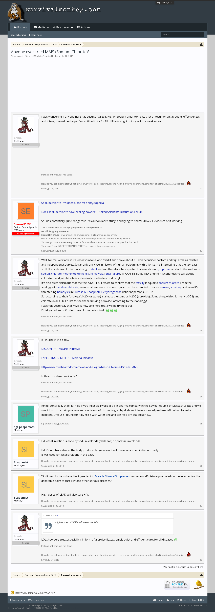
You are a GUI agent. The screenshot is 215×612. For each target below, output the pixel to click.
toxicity (140, 283)
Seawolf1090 (47, 250)
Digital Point (57, 605)
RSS (203, 599)
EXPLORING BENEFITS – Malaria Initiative (67, 358)
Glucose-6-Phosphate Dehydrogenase (97, 292)
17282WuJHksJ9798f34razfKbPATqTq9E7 (35, 593)
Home (183, 599)
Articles (85, 27)
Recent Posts (35, 34)
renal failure (112, 273)
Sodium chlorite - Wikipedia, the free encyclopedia (72, 203)
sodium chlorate (51, 273)
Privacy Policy (200, 605)
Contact (160, 599)
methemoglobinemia (76, 273)
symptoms (163, 269)
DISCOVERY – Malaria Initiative (60, 349)
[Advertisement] (107, 82)
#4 (201, 396)
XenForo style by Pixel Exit (71, 608)
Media (41, 27)
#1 (201, 188)
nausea (164, 287)
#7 (201, 505)
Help (172, 599)
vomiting (176, 287)
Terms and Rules (184, 605)
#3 (201, 330)
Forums (22, 27)
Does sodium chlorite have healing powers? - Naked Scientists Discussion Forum (91, 212)
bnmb (58, 56)
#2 (201, 250)
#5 (201, 423)
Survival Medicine (34, 56)
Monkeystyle (19, 599)
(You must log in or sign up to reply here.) (183, 566)
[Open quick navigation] (201, 44)
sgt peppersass (24, 427)
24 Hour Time (37, 599)
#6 (201, 466)
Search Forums (18, 34)
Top (193, 599)
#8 (201, 559)
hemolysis (96, 273)
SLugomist (21, 462)
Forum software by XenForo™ (33, 608)
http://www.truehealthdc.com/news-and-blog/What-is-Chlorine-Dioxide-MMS (89, 367)
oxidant (92, 269)
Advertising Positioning (39, 605)
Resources (62, 27)
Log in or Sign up (164, 2)
